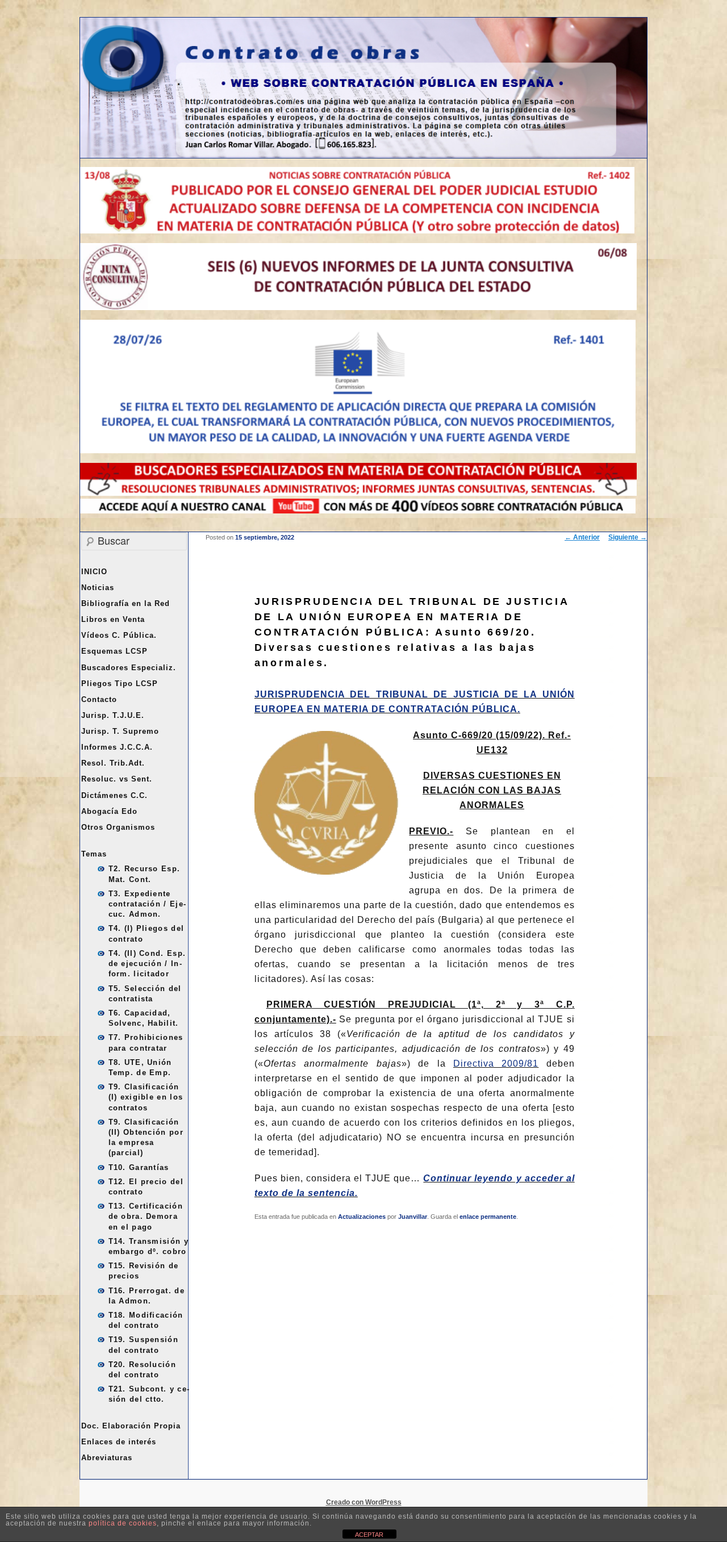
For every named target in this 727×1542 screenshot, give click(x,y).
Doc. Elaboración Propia (131, 1426)
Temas (94, 854)
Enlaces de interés (118, 1441)
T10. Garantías (138, 1167)
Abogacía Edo (109, 811)
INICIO (94, 571)
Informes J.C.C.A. (117, 747)
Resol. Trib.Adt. (113, 763)
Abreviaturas (106, 1457)
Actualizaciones (362, 1216)
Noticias (97, 587)
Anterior (582, 537)
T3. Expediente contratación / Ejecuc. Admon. (147, 903)
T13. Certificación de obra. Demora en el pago (145, 1216)
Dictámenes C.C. (114, 795)
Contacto (99, 699)
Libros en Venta (113, 619)
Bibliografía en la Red (125, 603)
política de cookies (123, 1523)
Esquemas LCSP (114, 651)
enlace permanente (487, 1216)
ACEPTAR (369, 1534)
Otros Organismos (118, 827)
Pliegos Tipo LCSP (119, 683)
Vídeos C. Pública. (119, 635)
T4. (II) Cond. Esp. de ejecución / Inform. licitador (147, 963)
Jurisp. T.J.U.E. (112, 715)
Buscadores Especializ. (128, 667)
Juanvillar (412, 1216)
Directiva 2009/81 (495, 1063)
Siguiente (627, 537)
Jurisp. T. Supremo (120, 731)
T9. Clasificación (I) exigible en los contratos (145, 1097)
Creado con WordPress (364, 1502)
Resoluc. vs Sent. (116, 779)
